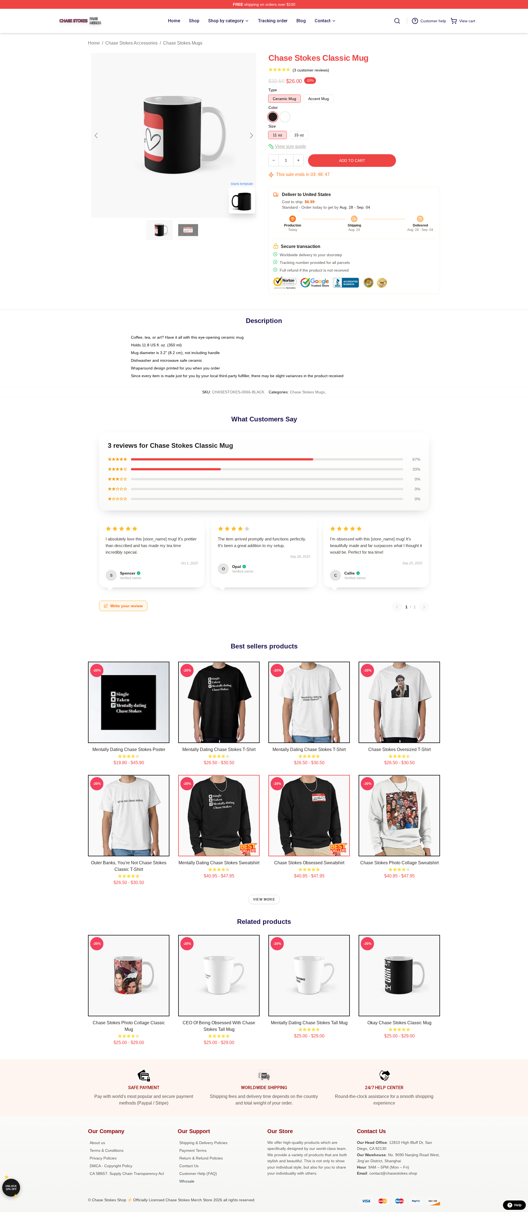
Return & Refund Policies (201, 1158)
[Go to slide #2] (188, 230)
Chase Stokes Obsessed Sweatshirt (309, 862)
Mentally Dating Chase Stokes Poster (128, 749)
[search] (397, 20)
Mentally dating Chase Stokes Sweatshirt (218, 862)
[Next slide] (251, 135)
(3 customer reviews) (311, 70)
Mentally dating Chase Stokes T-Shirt (218, 749)
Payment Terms (193, 1150)
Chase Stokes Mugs (182, 43)
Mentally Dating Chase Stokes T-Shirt (309, 749)
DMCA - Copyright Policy (111, 1166)
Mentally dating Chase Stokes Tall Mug (309, 1022)
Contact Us (189, 1166)
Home (94, 43)
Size (272, 126)
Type (272, 90)
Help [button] (517, 1205)
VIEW (129, 737)
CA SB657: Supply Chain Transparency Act (127, 1173)
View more (264, 899)
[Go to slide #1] (159, 230)
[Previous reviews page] (397, 607)
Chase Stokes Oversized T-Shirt (399, 749)
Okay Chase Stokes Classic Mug (399, 1022)
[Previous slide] (96, 135)
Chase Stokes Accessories (131, 43)
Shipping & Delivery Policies (203, 1143)
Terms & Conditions (106, 1150)
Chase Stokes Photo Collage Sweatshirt (399, 862)
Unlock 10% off (11, 1188)
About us (97, 1143)
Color (273, 107)
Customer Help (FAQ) (198, 1173)
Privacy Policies (103, 1158)
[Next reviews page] (424, 607)
